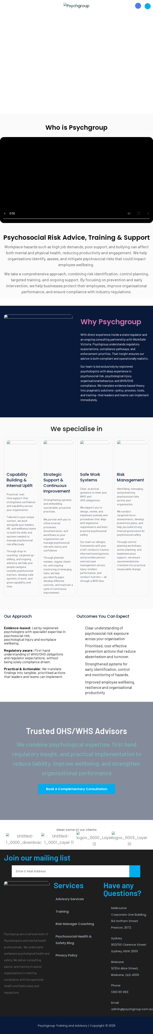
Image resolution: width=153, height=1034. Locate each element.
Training (62, 911)
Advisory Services (70, 899)
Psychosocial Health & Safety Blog (74, 939)
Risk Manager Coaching (75, 924)
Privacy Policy (66, 955)
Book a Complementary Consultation (76, 789)
